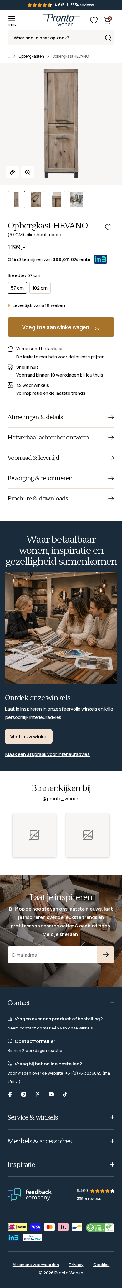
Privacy (76, 1264)
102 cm (40, 288)
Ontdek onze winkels (37, 698)
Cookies (101, 1264)
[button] (34, 835)
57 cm (17, 288)
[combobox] (61, 37)
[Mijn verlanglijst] (94, 20)
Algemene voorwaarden (36, 1264)
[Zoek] (107, 37)
